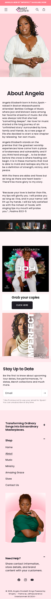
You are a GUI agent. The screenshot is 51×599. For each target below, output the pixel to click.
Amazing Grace (14, 472)
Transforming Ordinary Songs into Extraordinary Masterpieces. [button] (21, 426)
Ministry (10, 466)
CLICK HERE (22, 305)
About (9, 453)
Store (8, 478)
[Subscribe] (44, 393)
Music (8, 459)
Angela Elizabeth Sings (23, 591)
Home (9, 447)
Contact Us (12, 485)
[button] (6, 9)
